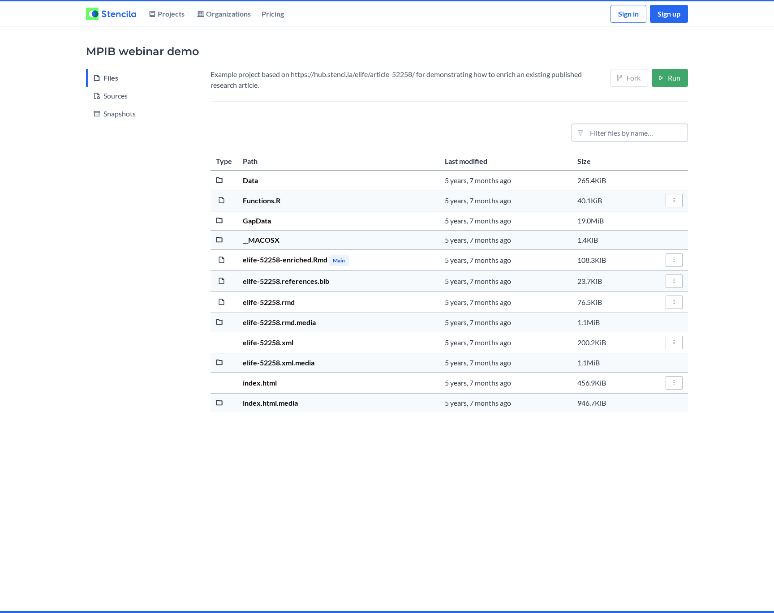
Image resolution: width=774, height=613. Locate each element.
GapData (257, 220)
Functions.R (261, 200)
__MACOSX (261, 240)
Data (250, 180)
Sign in (628, 13)
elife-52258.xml (268, 342)
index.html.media (270, 403)
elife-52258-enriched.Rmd (286, 259)
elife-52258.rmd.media (279, 322)
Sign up (669, 13)
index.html (260, 382)
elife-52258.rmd (269, 302)
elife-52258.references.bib (286, 281)
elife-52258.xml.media (278, 362)
